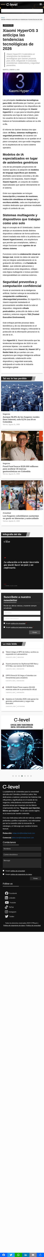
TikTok (11, 907)
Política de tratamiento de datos (14, 925)
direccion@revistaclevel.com (23, 838)
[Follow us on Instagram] (7, 912)
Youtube (13, 903)
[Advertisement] (22, 1029)
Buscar (3, 7)
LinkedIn (12, 898)
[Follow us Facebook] (7, 893)
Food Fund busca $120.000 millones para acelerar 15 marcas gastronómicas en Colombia (20, 468)
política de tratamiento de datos (21, 627)
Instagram (12, 912)
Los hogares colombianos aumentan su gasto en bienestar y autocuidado (21, 517)
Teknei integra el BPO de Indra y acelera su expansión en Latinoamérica (22, 653)
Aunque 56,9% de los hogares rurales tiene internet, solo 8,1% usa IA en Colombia (21, 419)
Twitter (11, 916)
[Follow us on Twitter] (7, 917)
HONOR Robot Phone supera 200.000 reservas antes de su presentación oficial (21, 688)
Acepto (15, 623)
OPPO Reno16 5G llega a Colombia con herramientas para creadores (21, 677)
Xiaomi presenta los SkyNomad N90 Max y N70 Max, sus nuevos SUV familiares (22, 665)
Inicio (3, 17)
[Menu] (40, 4)
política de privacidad (18, 623)
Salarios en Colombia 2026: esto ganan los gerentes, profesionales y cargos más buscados (22, 701)
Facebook (13, 893)
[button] (13, 776)
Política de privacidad (33, 925)
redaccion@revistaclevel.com (23, 833)
